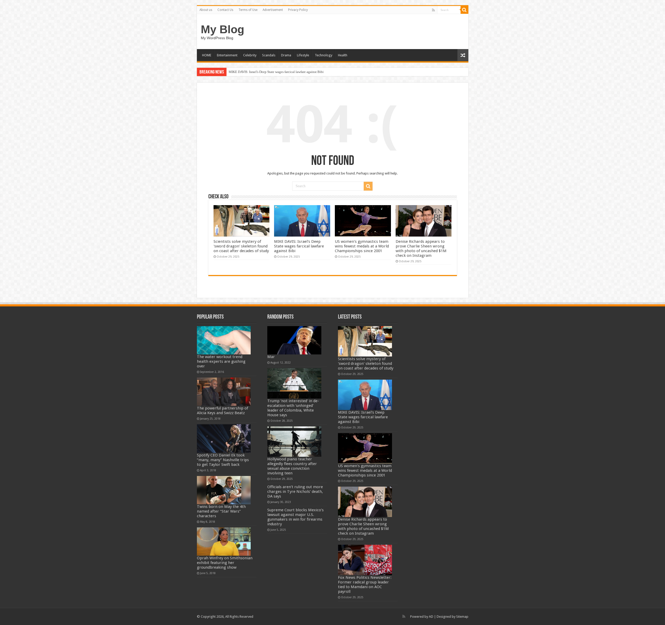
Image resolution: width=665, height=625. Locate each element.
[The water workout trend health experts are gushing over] (224, 340)
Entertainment (227, 55)
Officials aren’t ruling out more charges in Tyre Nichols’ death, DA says (295, 492)
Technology (323, 55)
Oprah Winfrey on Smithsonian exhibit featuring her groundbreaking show (224, 563)
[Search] (464, 10)
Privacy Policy (298, 10)
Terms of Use (247, 10)
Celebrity (249, 55)
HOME (206, 55)
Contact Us (225, 10)
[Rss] (433, 10)
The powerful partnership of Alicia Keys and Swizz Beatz (222, 410)
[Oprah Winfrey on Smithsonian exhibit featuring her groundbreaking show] (224, 541)
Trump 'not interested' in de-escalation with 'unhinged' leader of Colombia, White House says (293, 408)
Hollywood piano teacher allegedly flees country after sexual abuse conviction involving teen (292, 466)
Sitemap (462, 617)
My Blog (222, 29)
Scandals (268, 55)
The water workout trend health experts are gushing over (221, 361)
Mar (271, 356)
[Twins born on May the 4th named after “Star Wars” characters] (224, 490)
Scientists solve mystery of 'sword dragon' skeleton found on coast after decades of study (241, 246)
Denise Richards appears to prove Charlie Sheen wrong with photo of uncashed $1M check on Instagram (421, 248)
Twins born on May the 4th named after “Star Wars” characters (221, 511)
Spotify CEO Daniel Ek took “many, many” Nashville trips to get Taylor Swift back (223, 460)
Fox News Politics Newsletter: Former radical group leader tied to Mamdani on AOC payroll (364, 584)
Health (342, 55)
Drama (286, 55)
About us (206, 10)
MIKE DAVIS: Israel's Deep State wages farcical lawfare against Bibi (276, 72)
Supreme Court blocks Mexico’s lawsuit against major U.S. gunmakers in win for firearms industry (295, 517)
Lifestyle (303, 55)
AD (431, 617)
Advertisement (273, 10)
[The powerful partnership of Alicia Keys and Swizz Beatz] (224, 392)
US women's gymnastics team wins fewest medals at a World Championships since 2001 (362, 246)
